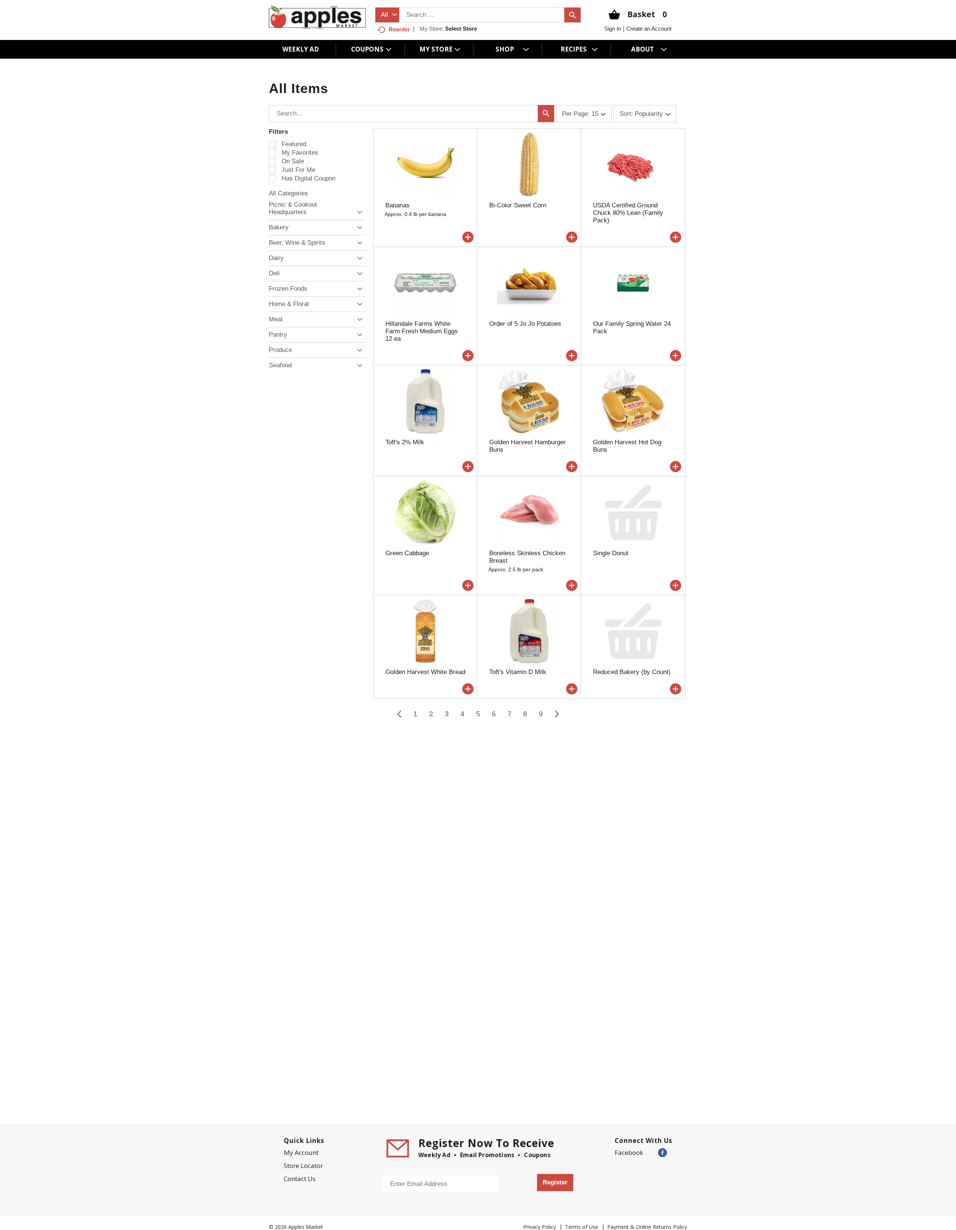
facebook (629, 1152)
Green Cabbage (407, 553)
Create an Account (648, 28)
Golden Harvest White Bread (425, 672)
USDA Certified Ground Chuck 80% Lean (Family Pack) (628, 213)
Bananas (397, 205)
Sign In (612, 28)
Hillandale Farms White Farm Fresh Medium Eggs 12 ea (421, 331)
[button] (358, 212)
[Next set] (556, 714)
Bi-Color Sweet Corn (517, 205)
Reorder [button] (399, 29)
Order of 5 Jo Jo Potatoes (525, 323)
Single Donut (610, 553)
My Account (301, 1152)
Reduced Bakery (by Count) (632, 672)
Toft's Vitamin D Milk (517, 672)
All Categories (288, 193)
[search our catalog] (572, 14)
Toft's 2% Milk (404, 442)
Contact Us (300, 1178)
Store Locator (303, 1165)
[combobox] (387, 14)
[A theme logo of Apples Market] (317, 16)
